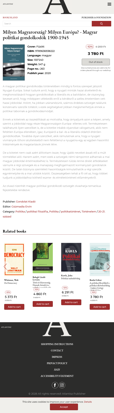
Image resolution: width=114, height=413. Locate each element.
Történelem (89, 211)
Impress (57, 356)
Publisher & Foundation (96, 17)
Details (88, 402)
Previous (5, 266)
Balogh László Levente (39, 278)
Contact (57, 350)
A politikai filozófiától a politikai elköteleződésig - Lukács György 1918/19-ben (100, 286)
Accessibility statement (57, 376)
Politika (20, 211)
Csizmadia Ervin (22, 206)
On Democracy (10, 283)
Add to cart (14, 307)
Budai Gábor (96, 280)
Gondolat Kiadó (25, 201)
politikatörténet (70, 211)
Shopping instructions (57, 344)
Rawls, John (66, 275)
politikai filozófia (37, 211)
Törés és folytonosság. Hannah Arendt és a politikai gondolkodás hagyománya (42, 285)
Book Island (10, 17)
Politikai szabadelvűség (70, 278)
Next (109, 266)
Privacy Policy (57, 363)
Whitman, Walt (11, 280)
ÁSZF (57, 369)
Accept (64, 407)
